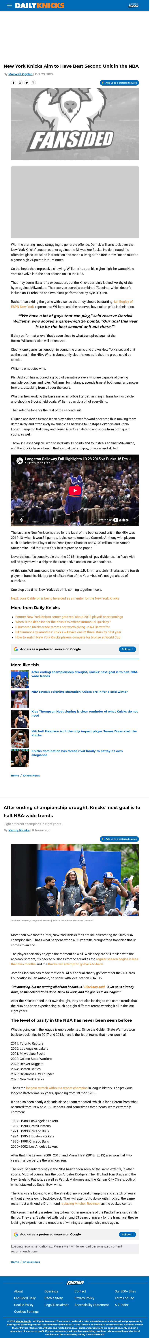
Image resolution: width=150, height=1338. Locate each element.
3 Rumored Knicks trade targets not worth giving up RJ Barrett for (62, 627)
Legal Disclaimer (56, 1305)
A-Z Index (122, 1305)
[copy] (33, 82)
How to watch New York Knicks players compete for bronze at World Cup (67, 637)
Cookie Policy (23, 1305)
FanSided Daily (25, 1298)
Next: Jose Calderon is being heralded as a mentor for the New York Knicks (65, 598)
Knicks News (31, 775)
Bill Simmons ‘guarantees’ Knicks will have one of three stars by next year (68, 632)
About (18, 1291)
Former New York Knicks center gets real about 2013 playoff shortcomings (69, 617)
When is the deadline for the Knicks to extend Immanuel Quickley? (63, 622)
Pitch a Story (53, 1298)
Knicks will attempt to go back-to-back (75, 964)
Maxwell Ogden (20, 74)
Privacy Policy (84, 1298)
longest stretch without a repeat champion (57, 1088)
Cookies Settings (26, 1311)
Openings (51, 1291)
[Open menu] (9, 5)
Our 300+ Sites (125, 1291)
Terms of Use (124, 1298)
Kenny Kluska (19, 830)
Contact (80, 1291)
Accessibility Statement (91, 1305)
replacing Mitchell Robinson (80, 1203)
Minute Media (23, 1321)
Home (15, 775)
